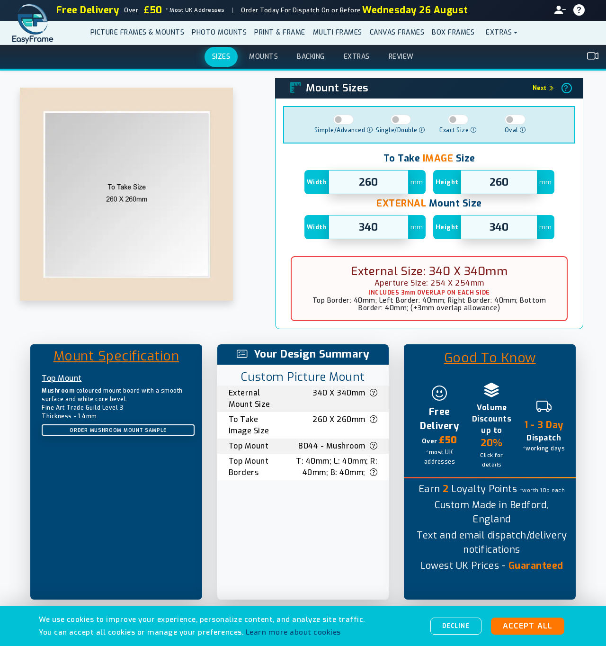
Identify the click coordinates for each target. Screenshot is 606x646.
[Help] (583, 10)
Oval (512, 130)
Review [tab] (401, 56)
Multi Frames (337, 32)
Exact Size (455, 130)
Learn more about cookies (293, 632)
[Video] (593, 56)
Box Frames (453, 32)
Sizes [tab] (221, 56)
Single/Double (397, 130)
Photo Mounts (219, 32)
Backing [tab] (311, 56)
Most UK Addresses (194, 10)
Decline (456, 626)
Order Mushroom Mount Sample (118, 430)
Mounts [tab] (263, 56)
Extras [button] (499, 32)
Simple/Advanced (340, 130)
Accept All (528, 626)
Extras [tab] (357, 56)
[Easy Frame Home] (35, 33)
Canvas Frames (397, 32)
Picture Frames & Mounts (137, 32)
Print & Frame (279, 32)
